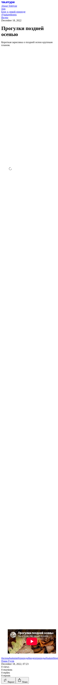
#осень (5, 658)
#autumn (13, 658)
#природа (23, 658)
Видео (4, 17)
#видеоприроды (37, 658)
